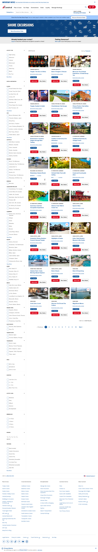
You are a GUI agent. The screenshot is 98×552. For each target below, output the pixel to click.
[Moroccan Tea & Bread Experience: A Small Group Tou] (81, 61)
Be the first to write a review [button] (36, 74)
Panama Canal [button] (10, 307)
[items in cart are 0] (90, 12)
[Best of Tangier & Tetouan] (59, 61)
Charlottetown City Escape (59, 106)
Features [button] (9, 443)
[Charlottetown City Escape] (59, 96)
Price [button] (8, 359)
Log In (13, 41)
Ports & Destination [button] (11, 81)
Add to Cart (34, 81)
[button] (80, 12)
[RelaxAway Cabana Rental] (38, 163)
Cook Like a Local (35, 303)
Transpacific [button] (10, 340)
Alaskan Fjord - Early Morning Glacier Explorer (37, 272)
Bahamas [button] (9, 159)
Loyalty (47, 7)
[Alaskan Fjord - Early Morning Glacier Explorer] (38, 261)
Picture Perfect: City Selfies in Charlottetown (81, 107)
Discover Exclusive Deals (78, 17)
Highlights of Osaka (57, 238)
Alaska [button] (8, 86)
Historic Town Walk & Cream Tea (57, 206)
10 (75, 327)
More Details (43, 81)
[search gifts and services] (31, 12)
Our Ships (26, 7)
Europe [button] (8, 239)
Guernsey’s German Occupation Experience (37, 206)
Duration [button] (9, 375)
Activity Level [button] (10, 393)
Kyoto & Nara (76, 206)
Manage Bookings (57, 7)
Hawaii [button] (8, 266)
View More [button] (9, 77)
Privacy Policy (23, 550)
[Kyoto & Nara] (81, 195)
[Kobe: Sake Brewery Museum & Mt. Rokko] (81, 228)
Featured (87, 50)
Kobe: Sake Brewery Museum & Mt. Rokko (79, 239)
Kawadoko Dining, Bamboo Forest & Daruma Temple (38, 239)
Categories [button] (8, 12)
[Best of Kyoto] (59, 261)
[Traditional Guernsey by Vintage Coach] (81, 128)
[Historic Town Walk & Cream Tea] (59, 195)
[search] (86, 7)
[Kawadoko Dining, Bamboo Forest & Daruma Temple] (38, 228)
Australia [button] (9, 139)
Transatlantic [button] (10, 332)
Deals (42, 7)
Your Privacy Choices (64, 511)
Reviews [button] (8, 432)
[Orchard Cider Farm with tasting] (59, 163)
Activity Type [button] (10, 50)
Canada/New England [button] (12, 186)
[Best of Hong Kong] (81, 261)
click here (40, 550)
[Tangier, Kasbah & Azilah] (38, 96)
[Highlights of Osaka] (59, 228)
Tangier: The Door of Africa (38, 71)
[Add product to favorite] (46, 57)
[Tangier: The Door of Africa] (38, 61)
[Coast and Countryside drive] (81, 163)
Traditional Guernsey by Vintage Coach (80, 139)
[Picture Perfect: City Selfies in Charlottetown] (81, 96)
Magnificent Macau (78, 303)
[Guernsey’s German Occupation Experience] (38, 195)
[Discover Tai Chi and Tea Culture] (59, 293)
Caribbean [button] (9, 211)
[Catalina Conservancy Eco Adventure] (59, 128)
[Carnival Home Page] (7, 7)
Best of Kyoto (55, 271)
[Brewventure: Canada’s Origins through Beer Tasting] (38, 128)
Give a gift (57, 41)
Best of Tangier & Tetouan (59, 71)
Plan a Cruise (18, 7)
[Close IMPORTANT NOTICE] (95, 2)
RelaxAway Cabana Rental (38, 173)
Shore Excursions (17, 31)
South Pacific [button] (10, 324)
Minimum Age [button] (9, 414)
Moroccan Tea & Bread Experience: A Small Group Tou (80, 73)
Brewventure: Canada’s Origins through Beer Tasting (37, 140)
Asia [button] (8, 113)
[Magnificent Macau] (81, 293)
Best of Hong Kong (78, 271)
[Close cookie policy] (95, 548)
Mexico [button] (8, 282)
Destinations (35, 7)
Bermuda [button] (9, 181)
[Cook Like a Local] (38, 293)
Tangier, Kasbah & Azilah (37, 106)
